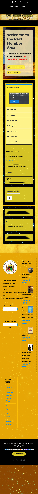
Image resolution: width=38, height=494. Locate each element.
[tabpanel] (19, 98)
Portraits (9, 387)
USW (20, 444)
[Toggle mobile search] (30, 12)
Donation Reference (10, 305)
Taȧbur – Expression (9, 407)
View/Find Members (12, 160)
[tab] (19, 87)
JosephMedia (21, 446)
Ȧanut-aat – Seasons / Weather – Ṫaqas (10, 396)
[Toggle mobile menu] (34, 12)
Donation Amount (10, 321)
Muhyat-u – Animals (10, 423)
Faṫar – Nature (8, 415)
